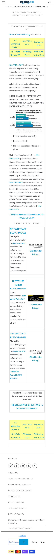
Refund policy (16, 514)
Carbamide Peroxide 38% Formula (16, 375)
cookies (23, 535)
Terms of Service (17, 508)
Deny (43, 542)
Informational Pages (20, 490)
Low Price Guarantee (19, 484)
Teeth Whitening (23, 34)
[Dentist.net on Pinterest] (23, 465)
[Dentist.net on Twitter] (11, 465)
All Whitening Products (15, 43)
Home (11, 34)
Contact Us (14, 496)
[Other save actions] (23, 542)
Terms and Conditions (20, 478)
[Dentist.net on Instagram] (35, 465)
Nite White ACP (16, 65)
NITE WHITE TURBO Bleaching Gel (18, 285)
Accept (35, 542)
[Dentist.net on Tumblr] (29, 465)
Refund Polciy (16, 502)
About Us (13, 472)
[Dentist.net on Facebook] (17, 465)
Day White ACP (18, 351)
